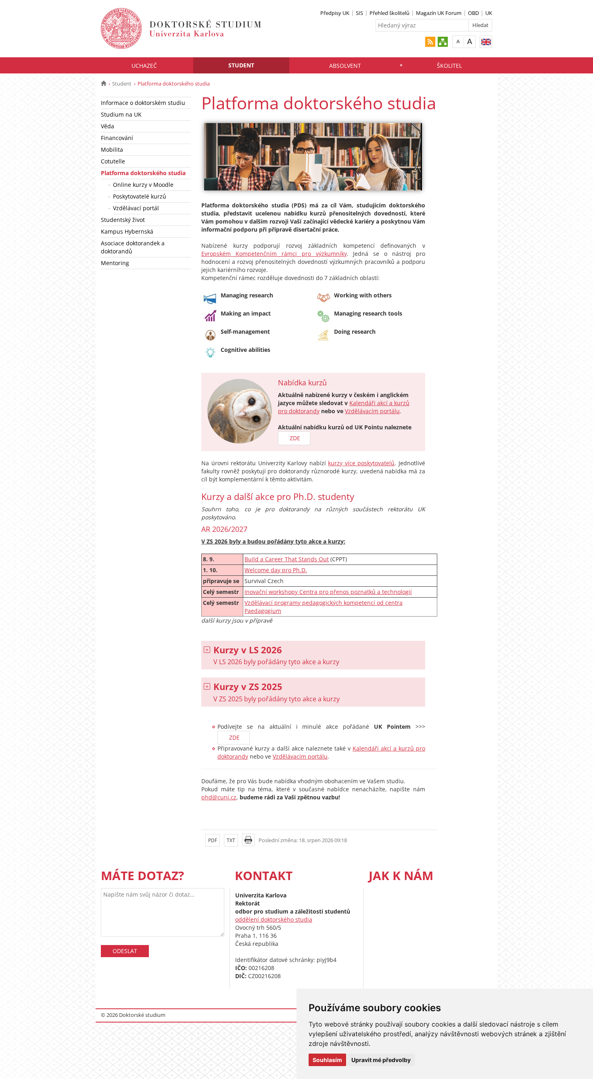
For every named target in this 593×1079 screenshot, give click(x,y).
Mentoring (115, 263)
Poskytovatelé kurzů (139, 196)
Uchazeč (144, 65)
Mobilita (112, 149)
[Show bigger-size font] (469, 41)
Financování (117, 138)
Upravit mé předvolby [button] (381, 1059)
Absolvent (345, 65)
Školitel (449, 65)
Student (241, 65)
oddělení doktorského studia (273, 919)
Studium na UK (121, 114)
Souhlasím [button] (327, 1059)
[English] (486, 42)
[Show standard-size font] (458, 41)
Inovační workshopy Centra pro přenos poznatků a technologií (328, 592)
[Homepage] (103, 83)
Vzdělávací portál (136, 208)
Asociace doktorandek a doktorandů (133, 247)
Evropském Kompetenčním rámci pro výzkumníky (274, 253)
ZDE (294, 438)
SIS (359, 13)
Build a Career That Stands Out (286, 559)
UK (488, 13)
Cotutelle (113, 161)
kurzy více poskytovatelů (361, 463)
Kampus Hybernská (127, 231)
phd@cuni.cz (218, 797)
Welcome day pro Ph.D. (275, 570)
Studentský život (123, 220)
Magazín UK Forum (438, 13)
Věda (107, 126)
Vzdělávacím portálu (372, 411)
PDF (212, 840)
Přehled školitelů (389, 13)
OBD (473, 13)
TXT (231, 840)
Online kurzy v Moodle (143, 184)
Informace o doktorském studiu (143, 103)
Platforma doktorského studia (143, 173)
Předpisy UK (334, 13)
